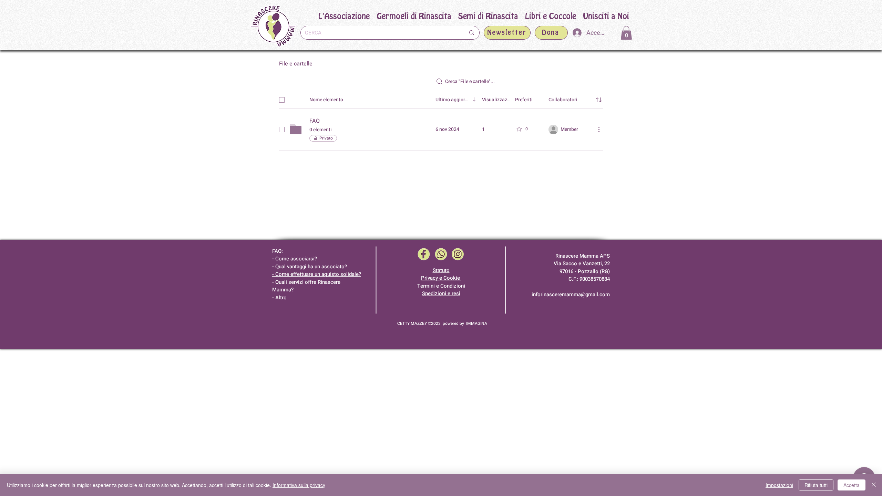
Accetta (851, 485)
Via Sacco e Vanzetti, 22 (582, 263)
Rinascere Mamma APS (582, 256)
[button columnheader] (599, 100)
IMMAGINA (476, 323)
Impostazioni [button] (779, 485)
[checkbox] (282, 100)
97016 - (569, 271)
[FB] (424, 254)
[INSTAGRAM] (457, 254)
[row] (441, 98)
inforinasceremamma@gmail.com (571, 294)
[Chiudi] (874, 484)
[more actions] (599, 129)
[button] (488, 16)
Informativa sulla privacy (299, 485)
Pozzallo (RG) (594, 271)
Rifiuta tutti (816, 485)
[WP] (441, 254)
